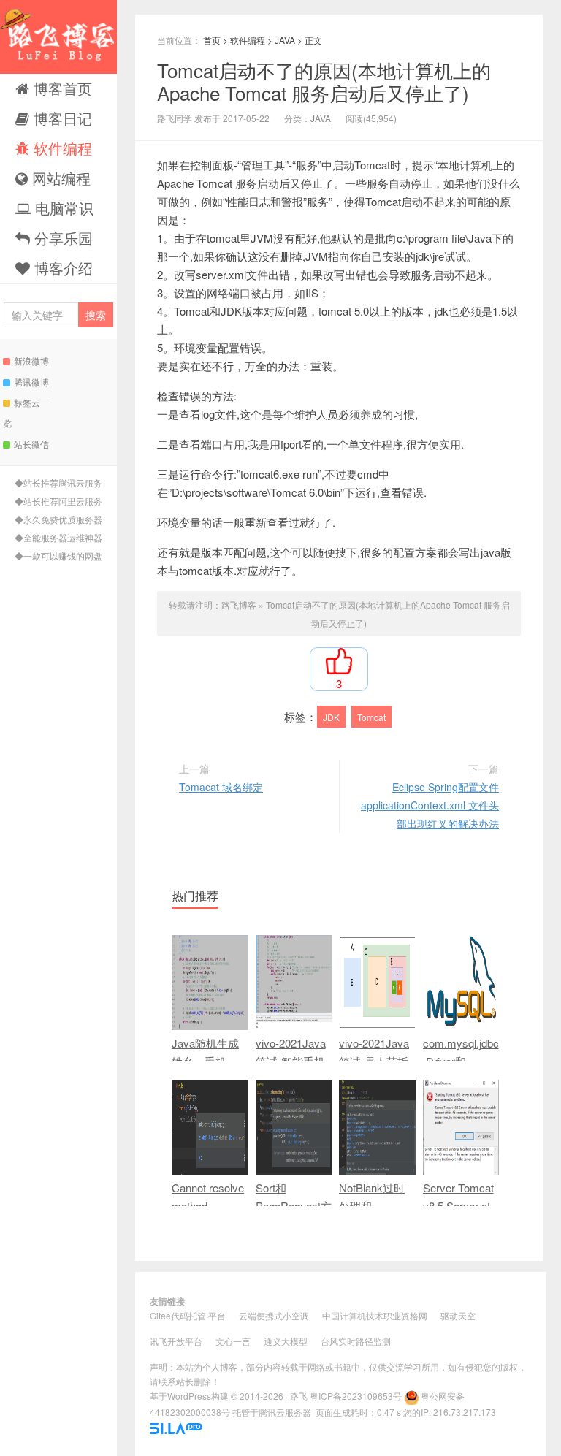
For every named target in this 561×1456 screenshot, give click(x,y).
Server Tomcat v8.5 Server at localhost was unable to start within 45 (458, 1224)
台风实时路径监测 (356, 1341)
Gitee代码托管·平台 (188, 1315)
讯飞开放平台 (176, 1341)
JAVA (285, 40)
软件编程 (60, 148)
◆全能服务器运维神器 (58, 537)
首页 (212, 40)
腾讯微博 (31, 382)
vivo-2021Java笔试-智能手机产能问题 (291, 1061)
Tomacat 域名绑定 (221, 787)
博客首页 (60, 88)
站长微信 (31, 444)
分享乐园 (61, 237)
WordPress (189, 1396)
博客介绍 (61, 267)
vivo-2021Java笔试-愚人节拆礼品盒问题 (374, 1061)
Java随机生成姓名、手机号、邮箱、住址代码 (205, 1070)
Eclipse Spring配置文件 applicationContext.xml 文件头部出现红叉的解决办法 (430, 805)
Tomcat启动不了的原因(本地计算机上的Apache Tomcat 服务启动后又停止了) (324, 81)
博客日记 (60, 118)
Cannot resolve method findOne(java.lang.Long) (208, 1215)
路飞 (299, 1396)
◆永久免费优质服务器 (58, 519)
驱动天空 (458, 1315)
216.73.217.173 (464, 1412)
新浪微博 (31, 360)
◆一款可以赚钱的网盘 (58, 555)
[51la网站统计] (176, 1426)
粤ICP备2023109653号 (356, 1396)
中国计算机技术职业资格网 (374, 1315)
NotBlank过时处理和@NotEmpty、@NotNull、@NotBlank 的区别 (374, 1233)
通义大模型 (286, 1341)
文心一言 (233, 1341)
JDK (331, 717)
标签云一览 (26, 412)
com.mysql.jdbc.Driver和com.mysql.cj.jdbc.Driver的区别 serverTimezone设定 (461, 1097)
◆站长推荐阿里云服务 (58, 501)
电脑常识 (62, 207)
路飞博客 (58, 37)
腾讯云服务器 (285, 1412)
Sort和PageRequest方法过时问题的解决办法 (294, 1215)
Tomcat (371, 717)
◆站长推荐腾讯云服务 (58, 482)
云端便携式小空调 (274, 1315)
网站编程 (59, 177)
